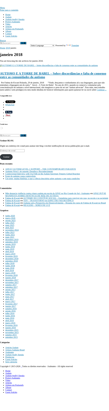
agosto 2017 (10, 289)
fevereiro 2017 (11, 304)
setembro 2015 (11, 337)
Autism (8, 17)
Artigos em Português (14, 29)
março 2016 (10, 323)
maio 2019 (9, 249)
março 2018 (10, 273)
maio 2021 (9, 237)
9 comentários (40, 68)
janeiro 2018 (10, 278)
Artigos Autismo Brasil (24, 68)
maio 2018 (9, 268)
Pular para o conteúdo (9, 10)
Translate (75, 45)
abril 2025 (9, 228)
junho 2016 (10, 316)
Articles (8, 26)
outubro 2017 (11, 285)
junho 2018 (10, 266)
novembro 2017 (12, 282)
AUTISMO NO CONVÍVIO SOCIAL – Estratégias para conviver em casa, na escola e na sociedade (65, 198)
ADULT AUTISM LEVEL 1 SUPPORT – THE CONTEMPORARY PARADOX (40, 169)
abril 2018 (9, 270)
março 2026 (10, 218)
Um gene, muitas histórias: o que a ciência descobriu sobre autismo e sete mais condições (42, 178)
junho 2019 (10, 247)
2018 (8, 48)
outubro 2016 (11, 309)
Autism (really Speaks (14, 355)
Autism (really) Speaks (14, 19)
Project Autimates (12, 22)
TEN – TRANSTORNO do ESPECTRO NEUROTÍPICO (48, 200)
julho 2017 (9, 292)
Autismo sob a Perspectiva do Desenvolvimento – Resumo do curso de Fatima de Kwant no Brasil (64, 203)
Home (8, 14)
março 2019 (10, 254)
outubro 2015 (11, 335)
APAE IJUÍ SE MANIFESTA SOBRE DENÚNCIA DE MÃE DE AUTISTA (55, 194)
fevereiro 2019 (11, 256)
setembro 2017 (11, 287)
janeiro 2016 (10, 328)
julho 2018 (9, 263)
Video (7, 24)
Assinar (6, 157)
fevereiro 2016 (11, 325)
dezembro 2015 (11, 330)
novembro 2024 (12, 230)
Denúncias (9, 357)
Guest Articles (11, 36)
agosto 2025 (10, 220)
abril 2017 (9, 299)
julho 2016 (9, 313)
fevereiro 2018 (11, 275)
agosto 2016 (10, 311)
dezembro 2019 (11, 239)
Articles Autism (11, 347)
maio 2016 (9, 318)
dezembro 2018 (11, 259)
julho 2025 (9, 223)
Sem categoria (11, 362)
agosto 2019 (10, 244)
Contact (8, 34)
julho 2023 (9, 232)
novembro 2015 (12, 332)
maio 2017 (9, 297)
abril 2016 (9, 320)
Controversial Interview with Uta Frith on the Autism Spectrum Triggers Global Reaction (42, 174)
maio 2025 (9, 225)
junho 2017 (10, 294)
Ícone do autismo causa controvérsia (20, 176)
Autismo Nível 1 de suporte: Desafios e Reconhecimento (29, 171)
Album (8, 31)
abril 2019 (9, 251)
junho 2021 (10, 235)
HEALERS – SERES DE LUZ (36, 205)
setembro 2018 (11, 261)
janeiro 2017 (10, 306)
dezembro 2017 (11, 280)
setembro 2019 (11, 242)
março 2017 (10, 301)
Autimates (9, 352)
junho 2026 (10, 216)
